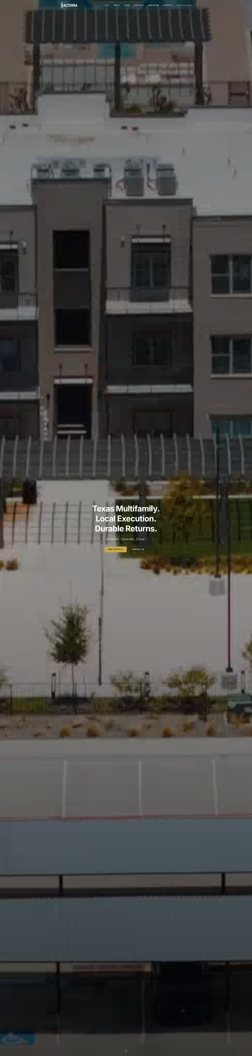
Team (126, 5)
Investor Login (184, 5)
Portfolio (139, 5)
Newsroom (153, 5)
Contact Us (138, 549)
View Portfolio (115, 549)
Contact (167, 5)
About (116, 5)
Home (106, 5)
